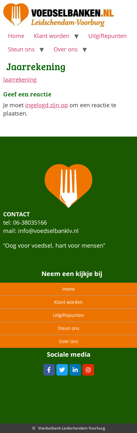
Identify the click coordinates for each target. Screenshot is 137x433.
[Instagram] (88, 370)
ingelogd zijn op (46, 105)
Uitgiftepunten (107, 36)
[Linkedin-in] (75, 370)
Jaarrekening (20, 79)
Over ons (66, 49)
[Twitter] (62, 370)
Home (16, 36)
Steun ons (21, 49)
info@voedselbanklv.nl (48, 231)
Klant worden (51, 36)
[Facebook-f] (49, 370)
